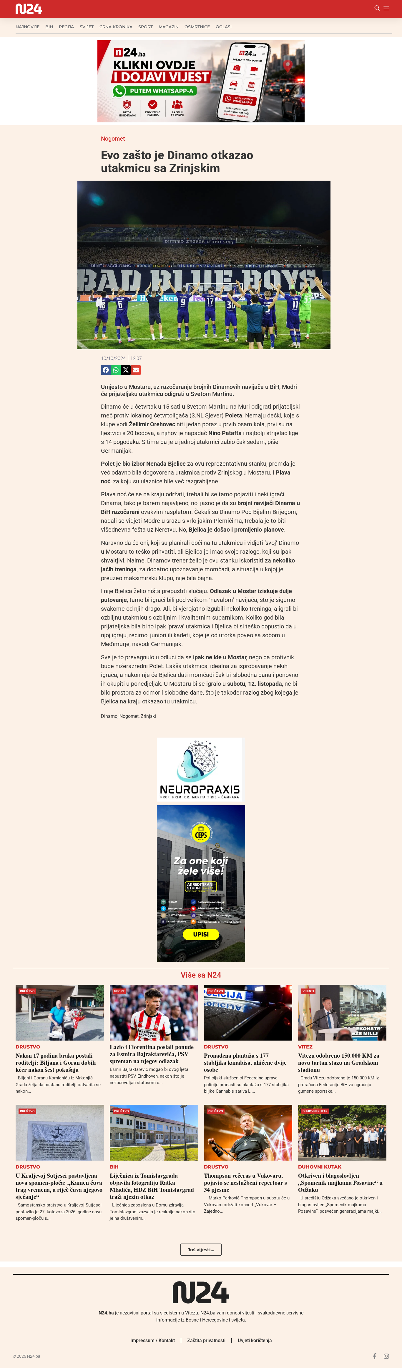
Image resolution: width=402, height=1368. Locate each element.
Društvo (27, 991)
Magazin (169, 26)
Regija (66, 26)
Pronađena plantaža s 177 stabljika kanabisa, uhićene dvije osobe (245, 1062)
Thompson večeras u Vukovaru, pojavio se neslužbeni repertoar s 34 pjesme (245, 1182)
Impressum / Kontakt (152, 1340)
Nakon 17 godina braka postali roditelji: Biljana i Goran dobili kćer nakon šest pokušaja (56, 1062)
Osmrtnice (197, 26)
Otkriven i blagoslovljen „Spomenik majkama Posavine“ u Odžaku (340, 1182)
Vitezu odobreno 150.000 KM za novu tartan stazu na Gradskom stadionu (338, 1062)
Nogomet (113, 138)
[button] (106, 370)
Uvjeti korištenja (255, 1340)
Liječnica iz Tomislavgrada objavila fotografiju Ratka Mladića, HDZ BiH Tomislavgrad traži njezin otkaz (152, 1186)
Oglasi (224, 26)
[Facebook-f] (375, 1356)
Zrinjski (148, 716)
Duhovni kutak (315, 1111)
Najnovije (27, 26)
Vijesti (308, 991)
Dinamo (109, 716)
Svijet (87, 26)
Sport (145, 26)
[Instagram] (386, 1356)
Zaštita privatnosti (206, 1340)
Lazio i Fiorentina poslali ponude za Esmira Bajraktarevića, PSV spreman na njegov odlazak (152, 1054)
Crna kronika (115, 26)
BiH (49, 26)
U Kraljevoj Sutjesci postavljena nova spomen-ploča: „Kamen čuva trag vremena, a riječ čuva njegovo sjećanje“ (59, 1186)
